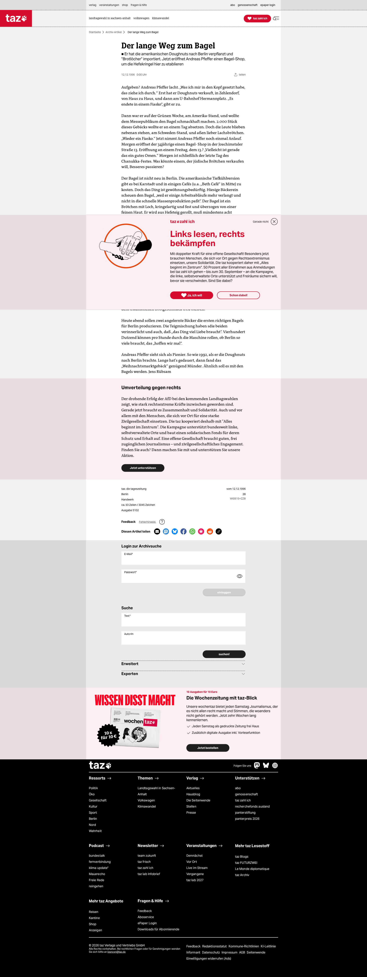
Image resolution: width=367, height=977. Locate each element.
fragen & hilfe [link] (139, 5)
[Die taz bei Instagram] (275, 767)
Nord (92, 825)
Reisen (93, 912)
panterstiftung (245, 813)
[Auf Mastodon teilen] (166, 531)
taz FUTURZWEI (246, 863)
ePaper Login (147, 923)
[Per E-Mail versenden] (157, 531)
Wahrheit (95, 831)
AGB (242, 952)
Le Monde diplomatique (252, 869)
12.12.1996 (239, 489)
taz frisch (144, 862)
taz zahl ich (243, 800)
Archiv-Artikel (114, 32)
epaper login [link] (267, 5)
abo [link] (232, 5)
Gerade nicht (261, 221)
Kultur (93, 807)
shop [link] (125, 5)
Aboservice (146, 917)
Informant (193, 952)
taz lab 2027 (195, 880)
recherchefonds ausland (252, 807)
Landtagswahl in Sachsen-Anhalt (156, 791)
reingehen (96, 886)
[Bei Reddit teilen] (210, 531)
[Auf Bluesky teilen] (175, 531)
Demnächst (194, 856)
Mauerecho (97, 874)
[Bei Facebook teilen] (183, 531)
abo (238, 788)
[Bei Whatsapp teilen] (192, 531)
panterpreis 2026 (247, 819)
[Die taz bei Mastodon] (257, 767)
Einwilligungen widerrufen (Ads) (208, 959)
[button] (276, 18)
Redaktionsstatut (215, 946)
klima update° (98, 868)
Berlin (93, 819)
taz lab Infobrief (149, 874)
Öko (92, 794)
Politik (93, 788)
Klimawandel (147, 807)
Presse (191, 813)
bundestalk (97, 856)
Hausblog (193, 794)
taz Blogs (241, 857)
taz (100, 765)
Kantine (94, 918)
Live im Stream (197, 868)
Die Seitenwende (198, 800)
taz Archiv (242, 875)
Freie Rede (96, 880)
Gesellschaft (97, 800)
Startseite (95, 32)
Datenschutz (211, 952)
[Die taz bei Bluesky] (266, 767)
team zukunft (147, 856)
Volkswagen (146, 800)
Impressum (230, 952)
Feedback (145, 911)
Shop (92, 924)
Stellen (191, 807)
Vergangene (195, 874)
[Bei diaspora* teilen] (201, 531)
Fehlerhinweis (147, 522)
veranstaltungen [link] (109, 5)
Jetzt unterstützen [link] (143, 468)
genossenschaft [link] (247, 5)
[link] (110, 18)
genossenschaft (246, 794)
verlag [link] (92, 5)
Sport (93, 813)
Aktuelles (193, 788)
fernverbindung (100, 862)
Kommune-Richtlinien (244, 946)
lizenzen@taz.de (116, 951)
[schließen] (274, 221)
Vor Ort (191, 862)
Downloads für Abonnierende (158, 929)
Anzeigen (95, 930)
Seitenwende (256, 952)
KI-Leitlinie (268, 946)
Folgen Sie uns (242, 765)
